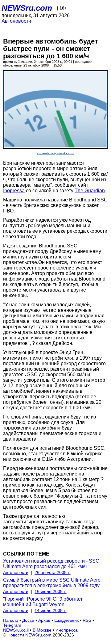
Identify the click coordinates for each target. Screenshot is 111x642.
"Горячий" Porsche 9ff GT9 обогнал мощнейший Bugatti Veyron (42, 601)
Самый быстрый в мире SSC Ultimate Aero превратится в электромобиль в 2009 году (52, 582)
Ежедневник (66, 620)
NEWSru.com (27, 8)
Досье (28, 620)
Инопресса (67, 630)
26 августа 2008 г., (53, 572)
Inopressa (14, 190)
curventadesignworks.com (55, 153)
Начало (10, 620)
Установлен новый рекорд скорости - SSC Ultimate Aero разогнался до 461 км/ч (51, 563)
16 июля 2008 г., (51, 591)
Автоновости (16, 21)
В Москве (42, 630)
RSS (87, 620)
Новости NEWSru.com (29, 634)
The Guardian (90, 190)
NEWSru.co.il (16, 630)
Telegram (12, 625)
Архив (44, 620)
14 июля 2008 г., (51, 610)
